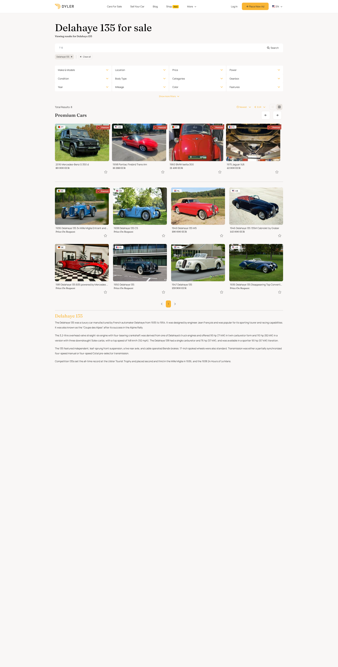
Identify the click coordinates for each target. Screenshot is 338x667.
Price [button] (175, 70)
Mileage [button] (119, 87)
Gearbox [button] (234, 78)
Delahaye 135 (63, 56)
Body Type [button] (121, 78)
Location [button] (120, 70)
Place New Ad (256, 6)
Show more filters (167, 96)
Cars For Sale (114, 6)
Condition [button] (63, 78)
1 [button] (168, 304)
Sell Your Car (137, 6)
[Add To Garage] (105, 172)
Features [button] (235, 87)
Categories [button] (178, 78)
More (190, 6)
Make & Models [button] (66, 70)
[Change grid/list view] (273, 107)
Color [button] (175, 87)
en (277, 6)
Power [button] (233, 70)
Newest (243, 107)
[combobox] (169, 47)
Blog (155, 6)
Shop (172, 6)
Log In (234, 6)
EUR (259, 107)
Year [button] (60, 87)
